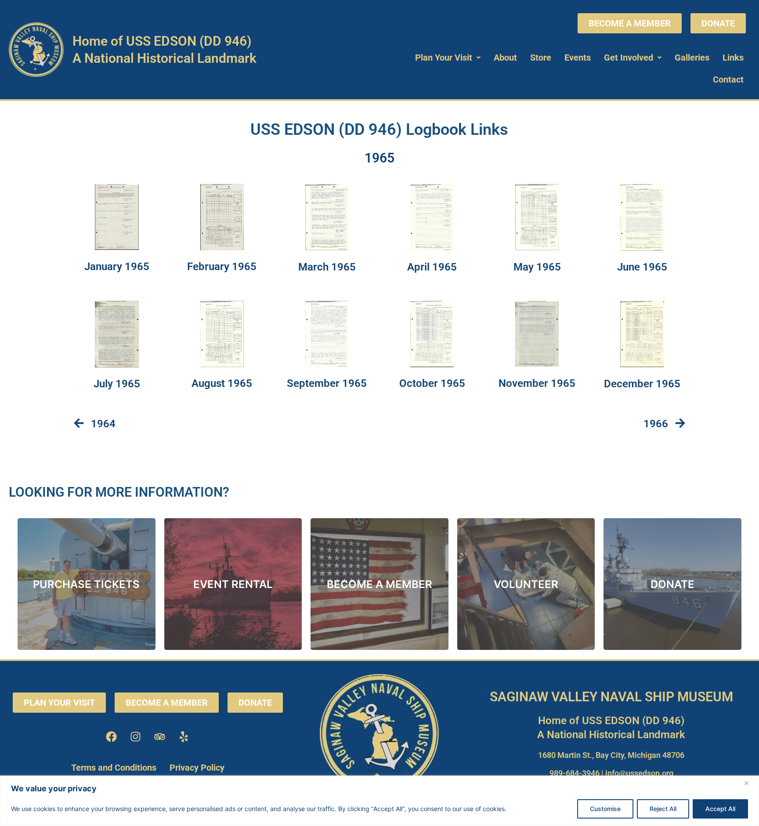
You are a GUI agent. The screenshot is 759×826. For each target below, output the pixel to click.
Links (733, 57)
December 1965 (642, 384)
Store (540, 57)
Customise (605, 808)
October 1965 (432, 383)
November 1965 (537, 383)
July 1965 (117, 384)
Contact (728, 79)
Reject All (663, 808)
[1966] (680, 424)
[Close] (750, 783)
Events (577, 57)
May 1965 (537, 267)
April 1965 (432, 267)
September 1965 (327, 383)
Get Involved (628, 57)
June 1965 (642, 267)
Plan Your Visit (443, 57)
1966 (655, 424)
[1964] (78, 424)
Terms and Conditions (113, 767)
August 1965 (222, 383)
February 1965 (222, 266)
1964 (103, 424)
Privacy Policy (197, 767)
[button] (447, 58)
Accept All (720, 808)
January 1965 (116, 266)
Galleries (692, 57)
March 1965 (327, 267)
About (505, 57)
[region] (379, 801)
